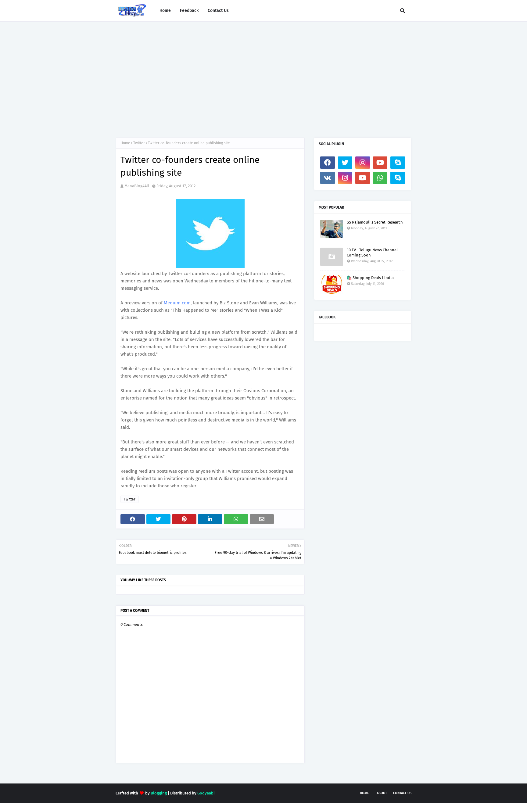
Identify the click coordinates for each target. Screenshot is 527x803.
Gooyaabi (206, 793)
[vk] (327, 178)
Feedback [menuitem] (189, 10)
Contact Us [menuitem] (218, 10)
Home (125, 143)
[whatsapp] (380, 178)
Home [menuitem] (165, 10)
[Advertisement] (263, 73)
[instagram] (362, 162)
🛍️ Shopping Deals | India (370, 277)
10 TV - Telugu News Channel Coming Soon (372, 252)
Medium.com (177, 303)
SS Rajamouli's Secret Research (375, 222)
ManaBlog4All (136, 186)
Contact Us (402, 793)
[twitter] (345, 162)
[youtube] (380, 162)
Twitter (139, 143)
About (382, 793)
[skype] (397, 162)
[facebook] (327, 162)
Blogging (159, 793)
